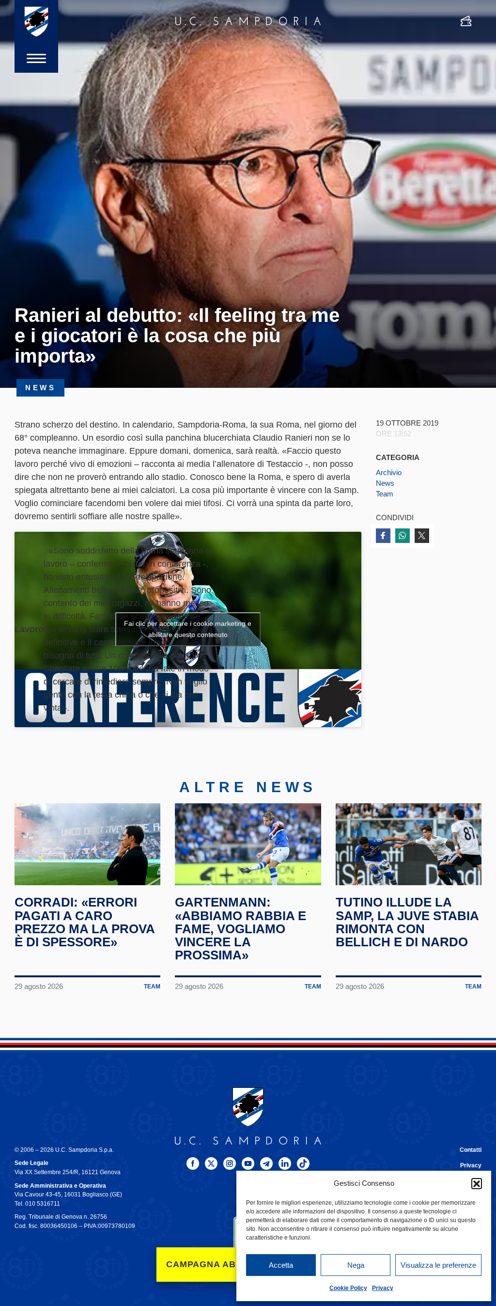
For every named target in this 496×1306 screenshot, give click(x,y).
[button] (476, 1183)
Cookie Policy (348, 1288)
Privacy (382, 1288)
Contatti (470, 1150)
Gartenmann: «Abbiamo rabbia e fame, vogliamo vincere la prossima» (240, 928)
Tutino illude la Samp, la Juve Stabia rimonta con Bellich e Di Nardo (407, 922)
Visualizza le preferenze (438, 1265)
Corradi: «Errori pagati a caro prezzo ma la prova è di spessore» (85, 922)
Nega (355, 1265)
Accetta (281, 1265)
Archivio (389, 473)
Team (384, 494)
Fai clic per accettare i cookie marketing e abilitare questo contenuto (187, 629)
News (385, 483)
